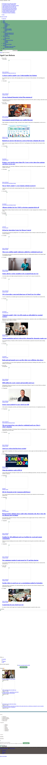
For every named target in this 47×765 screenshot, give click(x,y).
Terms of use (4, 720)
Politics (6, 26)
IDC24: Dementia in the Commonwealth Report (16, 492)
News (4, 21)
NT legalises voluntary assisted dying (9, 4)
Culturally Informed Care (9, 32)
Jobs (3, 48)
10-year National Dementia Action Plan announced (17, 97)
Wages (6, 30)
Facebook (2, 738)
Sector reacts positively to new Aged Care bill (15, 404)
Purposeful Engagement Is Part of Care (9, 9)
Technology (7, 729)
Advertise (4, 43)
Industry (4, 22)
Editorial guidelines (5, 718)
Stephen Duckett (5, 159)
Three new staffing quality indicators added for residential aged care (22, 252)
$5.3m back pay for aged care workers (9, 3)
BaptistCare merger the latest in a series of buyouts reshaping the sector (23, 140)
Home (1, 52)
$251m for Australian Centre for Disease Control (16, 230)
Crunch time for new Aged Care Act (13, 604)
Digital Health (7, 38)
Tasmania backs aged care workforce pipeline (10, 5)
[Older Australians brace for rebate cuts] (8, 688)
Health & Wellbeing (8, 29)
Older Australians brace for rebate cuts (9, 6)
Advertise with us (5, 717)
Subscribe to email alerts (9, 47)
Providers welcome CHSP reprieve (8, 11)
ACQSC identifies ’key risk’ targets (8, 10)
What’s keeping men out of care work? (9, 7)
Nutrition (6, 41)
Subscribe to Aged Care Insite (10, 46)
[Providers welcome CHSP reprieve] (10, 692)
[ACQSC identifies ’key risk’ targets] (8, 678)
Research (6, 35)
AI (5, 37)
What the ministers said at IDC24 (12, 470)
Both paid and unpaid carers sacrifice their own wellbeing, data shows (22, 360)
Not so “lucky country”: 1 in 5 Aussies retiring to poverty (19, 185)
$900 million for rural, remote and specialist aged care (18, 383)
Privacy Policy (5, 719)
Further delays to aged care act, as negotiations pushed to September (22, 583)
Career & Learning (8, 28)
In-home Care (7, 24)
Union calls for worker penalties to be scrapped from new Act (20, 273)
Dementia (6, 42)
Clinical (4, 31)
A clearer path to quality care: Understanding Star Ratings (19, 75)
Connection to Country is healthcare (8, 12)
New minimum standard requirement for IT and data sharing (20, 560)
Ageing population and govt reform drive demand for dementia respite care (24, 338)
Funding (6, 23)
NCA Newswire (5, 117)
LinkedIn (1, 736)
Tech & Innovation (6, 36)
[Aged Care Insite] (3, 16)
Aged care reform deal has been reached (14, 448)
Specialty (4, 39)
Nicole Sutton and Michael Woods (8, 422)
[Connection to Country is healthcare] (23, 706)
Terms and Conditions (4, 748)
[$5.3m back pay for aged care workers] (8, 702)
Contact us (4, 716)
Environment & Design (9, 40)
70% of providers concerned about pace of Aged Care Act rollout (21, 294)
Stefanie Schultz (5, 94)
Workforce (5, 27)
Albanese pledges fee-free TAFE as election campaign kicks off (20, 207)
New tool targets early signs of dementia (9, 8)
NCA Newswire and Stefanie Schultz (9, 183)
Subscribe (4, 45)
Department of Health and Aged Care (9, 73)
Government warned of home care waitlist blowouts (17, 120)
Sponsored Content (8, 44)
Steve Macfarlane (5, 511)
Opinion (6, 25)
